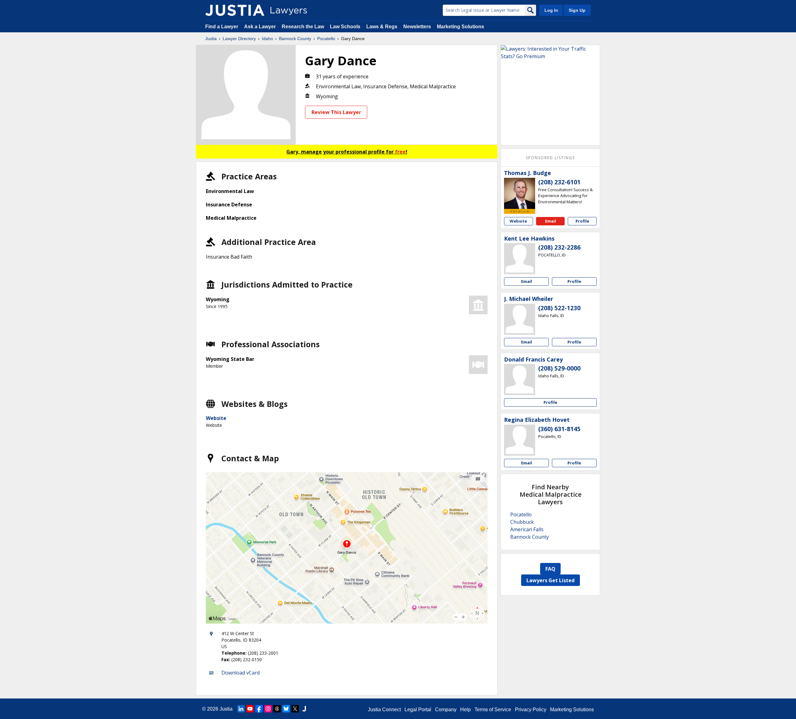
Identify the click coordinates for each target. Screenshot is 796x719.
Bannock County (295, 38)
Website (216, 418)
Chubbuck (522, 522)
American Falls (527, 529)
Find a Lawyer (221, 26)
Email (550, 221)
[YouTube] (250, 708)
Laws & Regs (381, 26)
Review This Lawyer (336, 112)
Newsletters (417, 26)
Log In (551, 10)
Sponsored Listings (550, 157)
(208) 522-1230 (559, 308)
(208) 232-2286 (559, 247)
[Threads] (277, 708)
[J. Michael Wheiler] (519, 319)
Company (445, 709)
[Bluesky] (286, 708)
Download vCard (240, 672)
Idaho (267, 38)
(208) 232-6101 (559, 182)
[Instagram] (268, 708)
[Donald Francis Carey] (519, 379)
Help (465, 709)
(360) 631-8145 (559, 429)
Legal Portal (418, 709)
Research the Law (303, 26)
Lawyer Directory (239, 38)
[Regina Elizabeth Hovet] (519, 440)
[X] (295, 708)
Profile (582, 221)
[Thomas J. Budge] (519, 193)
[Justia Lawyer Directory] (234, 10)
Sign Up (577, 10)
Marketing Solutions (460, 26)
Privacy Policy (530, 709)
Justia (211, 38)
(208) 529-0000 (559, 368)
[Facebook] (259, 708)
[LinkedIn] (241, 708)
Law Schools (345, 26)
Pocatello (326, 38)
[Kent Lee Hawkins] (519, 258)
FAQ (550, 568)
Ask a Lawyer (260, 26)
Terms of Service (492, 709)
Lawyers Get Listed (550, 580)
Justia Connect (384, 709)
